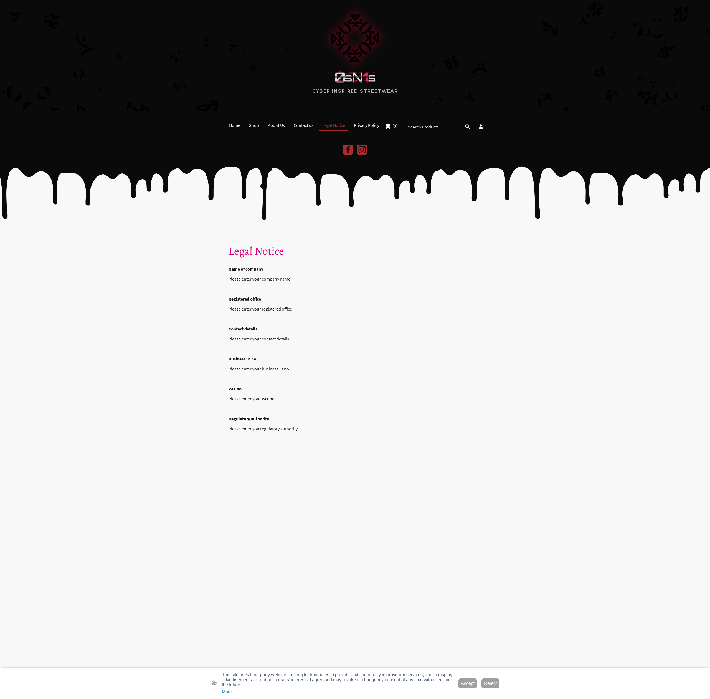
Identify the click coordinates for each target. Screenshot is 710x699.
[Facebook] (348, 150)
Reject (490, 683)
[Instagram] (362, 150)
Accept (468, 683)
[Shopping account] (481, 126)
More (227, 692)
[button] (467, 126)
